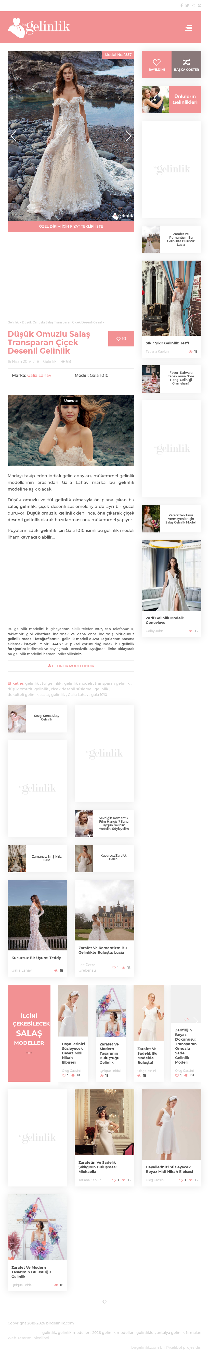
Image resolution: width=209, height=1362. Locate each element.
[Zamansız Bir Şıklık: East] (17, 859)
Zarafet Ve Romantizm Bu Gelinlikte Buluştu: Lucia (103, 950)
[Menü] (187, 28)
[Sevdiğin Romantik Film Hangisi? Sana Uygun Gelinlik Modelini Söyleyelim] (84, 823)
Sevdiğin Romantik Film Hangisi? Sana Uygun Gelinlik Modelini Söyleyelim (113, 823)
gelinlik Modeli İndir (72, 666)
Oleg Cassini (109, 1071)
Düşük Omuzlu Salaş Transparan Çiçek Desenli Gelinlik (49, 342)
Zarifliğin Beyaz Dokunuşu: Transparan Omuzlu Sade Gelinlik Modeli (148, 1046)
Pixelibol (174, 1347)
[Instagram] (193, 5)
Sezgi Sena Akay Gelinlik (46, 717)
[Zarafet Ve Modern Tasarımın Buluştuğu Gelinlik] (73, 1033)
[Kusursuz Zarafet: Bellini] (84, 861)
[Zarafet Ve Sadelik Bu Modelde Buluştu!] (111, 1033)
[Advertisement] (71, 279)
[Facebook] (181, 5)
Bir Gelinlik (46, 361)
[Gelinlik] (104, 27)
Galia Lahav (39, 375)
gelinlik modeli (78, 683)
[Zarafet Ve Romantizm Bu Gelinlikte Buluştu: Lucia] (104, 928)
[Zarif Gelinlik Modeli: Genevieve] (171, 588)
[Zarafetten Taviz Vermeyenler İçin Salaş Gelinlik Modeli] (151, 519)
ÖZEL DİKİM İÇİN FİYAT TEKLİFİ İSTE (71, 226)
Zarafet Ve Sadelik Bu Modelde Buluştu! (110, 1055)
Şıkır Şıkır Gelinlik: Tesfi (167, 343)
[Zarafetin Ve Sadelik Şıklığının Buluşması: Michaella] (104, 1137)
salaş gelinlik (53, 694)
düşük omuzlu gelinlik (28, 689)
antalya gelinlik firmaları (179, 1332)
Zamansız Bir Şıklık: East (47, 858)
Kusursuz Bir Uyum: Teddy (36, 958)
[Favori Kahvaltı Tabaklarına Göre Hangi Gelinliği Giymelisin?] (151, 379)
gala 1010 (99, 694)
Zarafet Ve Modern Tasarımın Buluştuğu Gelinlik (72, 1053)
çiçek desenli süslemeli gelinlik (79, 689)
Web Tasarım (20, 1338)
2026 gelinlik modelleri (113, 1332)
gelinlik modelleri (74, 1332)
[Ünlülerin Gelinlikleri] (153, 99)
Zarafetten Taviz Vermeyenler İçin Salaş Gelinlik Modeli (180, 518)
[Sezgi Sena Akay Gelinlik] (17, 719)
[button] (128, 136)
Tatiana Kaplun (157, 351)
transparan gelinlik (112, 683)
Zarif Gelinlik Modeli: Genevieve (165, 620)
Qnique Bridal (72, 1071)
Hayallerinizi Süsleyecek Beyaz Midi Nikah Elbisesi (169, 1169)
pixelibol (41, 1338)
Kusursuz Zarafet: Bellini (113, 857)
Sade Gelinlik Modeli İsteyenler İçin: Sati (184, 1048)
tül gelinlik (51, 683)
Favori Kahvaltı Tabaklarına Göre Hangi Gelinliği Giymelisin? (181, 378)
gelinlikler (145, 1332)
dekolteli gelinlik (23, 694)
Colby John (154, 631)
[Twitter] (187, 5)
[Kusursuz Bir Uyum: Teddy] (37, 928)
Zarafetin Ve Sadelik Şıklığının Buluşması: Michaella (98, 1167)
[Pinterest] (199, 5)
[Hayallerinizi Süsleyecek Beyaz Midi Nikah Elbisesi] (171, 1137)
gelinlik (32, 683)
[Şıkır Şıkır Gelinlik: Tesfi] (171, 309)
